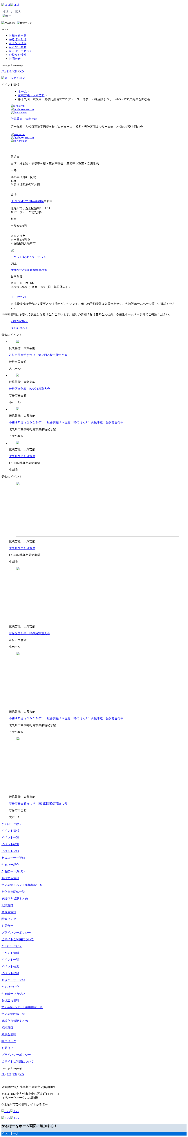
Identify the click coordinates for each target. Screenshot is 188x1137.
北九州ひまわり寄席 (22, 456)
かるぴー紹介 (17, 47)
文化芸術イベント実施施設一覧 (22, 885)
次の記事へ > (19, 328)
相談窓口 (7, 905)
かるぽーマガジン (20, 50)
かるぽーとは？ (11, 823)
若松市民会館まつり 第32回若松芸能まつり (38, 354)
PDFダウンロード (22, 297)
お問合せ (15, 58)
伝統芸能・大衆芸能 (24, 118)
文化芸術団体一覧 (13, 891)
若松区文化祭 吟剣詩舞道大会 (29, 388)
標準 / (7, 11)
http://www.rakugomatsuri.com (29, 269)
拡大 (18, 11)
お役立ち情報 (17, 54)
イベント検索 (10, 844)
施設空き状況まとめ (14, 898)
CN (15, 71)
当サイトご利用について (17, 939)
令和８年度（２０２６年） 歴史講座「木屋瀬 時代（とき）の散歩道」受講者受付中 (66, 422)
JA (3, 71)
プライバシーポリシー (16, 932)
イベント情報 (17, 43)
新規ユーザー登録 (13, 857)
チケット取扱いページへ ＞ (29, 257)
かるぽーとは (17, 39)
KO (21, 71)
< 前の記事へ (19, 321)
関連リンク (8, 918)
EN (9, 71)
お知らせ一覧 (17, 35)
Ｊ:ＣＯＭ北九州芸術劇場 (27, 201)
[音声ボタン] (6, 16)
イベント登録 (10, 851)
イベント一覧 (10, 837)
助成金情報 (8, 912)
